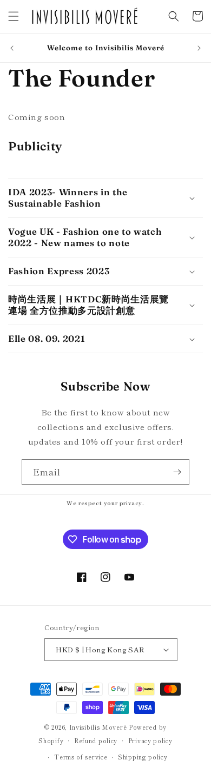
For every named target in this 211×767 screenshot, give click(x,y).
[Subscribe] (177, 472)
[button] (13, 16)
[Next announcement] (199, 48)
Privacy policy (150, 740)
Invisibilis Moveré (98, 727)
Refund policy (95, 740)
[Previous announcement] (12, 48)
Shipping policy (143, 756)
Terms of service (80, 756)
